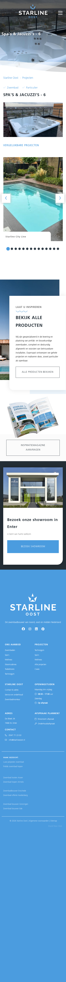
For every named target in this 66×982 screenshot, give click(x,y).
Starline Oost (10, 78)
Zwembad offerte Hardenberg (15, 795)
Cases (37, 669)
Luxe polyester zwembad (13, 762)
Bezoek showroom (33, 546)
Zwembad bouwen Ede (12, 809)
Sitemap (53, 821)
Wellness (8, 660)
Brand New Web (55, 826)
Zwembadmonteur (12, 700)
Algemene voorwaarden (39, 821)
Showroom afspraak (45, 719)
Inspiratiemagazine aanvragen (33, 447)
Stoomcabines (10, 665)
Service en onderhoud (14, 695)
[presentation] (6, 198)
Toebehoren (9, 669)
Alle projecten (40, 665)
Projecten (27, 78)
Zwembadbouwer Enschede (14, 791)
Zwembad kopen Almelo (13, 782)
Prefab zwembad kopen (13, 767)
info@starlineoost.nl (16, 740)
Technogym (9, 674)
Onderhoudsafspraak (46, 724)
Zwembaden (10, 650)
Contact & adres (11, 690)
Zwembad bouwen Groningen (15, 804)
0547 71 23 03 (14, 735)
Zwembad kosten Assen (13, 778)
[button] (8, 249)
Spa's (7, 655)
